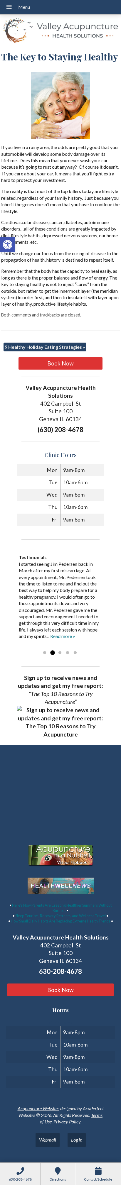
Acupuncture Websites (38, 1108)
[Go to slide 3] (60, 653)
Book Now (60, 363)
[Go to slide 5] (75, 653)
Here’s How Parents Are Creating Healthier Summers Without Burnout (62, 908)
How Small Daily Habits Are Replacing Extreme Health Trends (60, 921)
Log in (76, 1139)
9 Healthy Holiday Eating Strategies (45, 347)
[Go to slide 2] (52, 653)
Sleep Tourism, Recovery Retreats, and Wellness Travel (60, 915)
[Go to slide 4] (67, 653)
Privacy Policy (66, 1121)
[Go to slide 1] (45, 653)
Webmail (47, 1139)
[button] (7, 244)
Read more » (62, 636)
